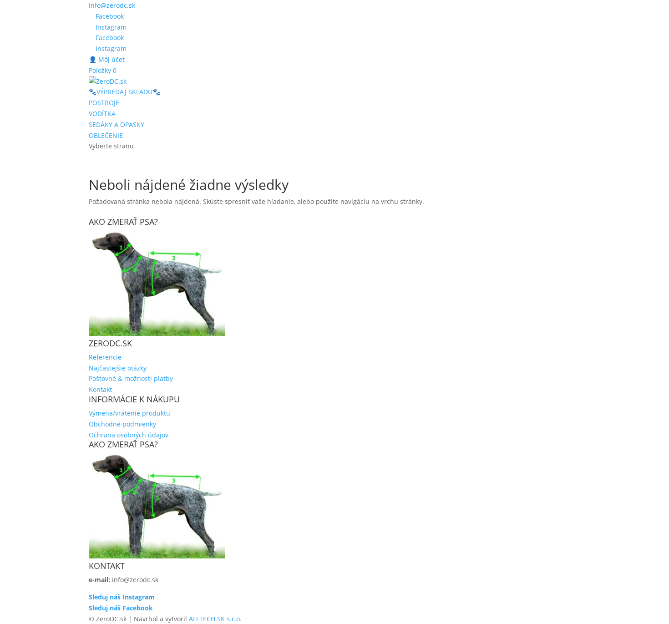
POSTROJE (104, 102)
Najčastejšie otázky (118, 368)
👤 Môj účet (107, 59)
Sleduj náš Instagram (122, 597)
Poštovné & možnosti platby (131, 378)
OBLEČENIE (106, 135)
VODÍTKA (102, 113)
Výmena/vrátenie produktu (129, 413)
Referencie (105, 357)
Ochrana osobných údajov (128, 435)
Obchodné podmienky (122, 424)
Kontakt (100, 389)
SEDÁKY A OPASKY (116, 124)
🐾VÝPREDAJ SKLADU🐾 (124, 91)
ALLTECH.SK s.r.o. (215, 618)
